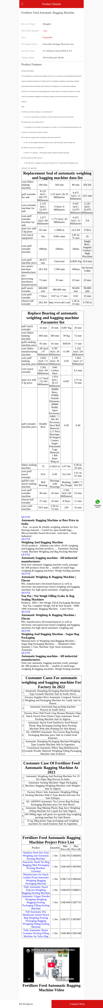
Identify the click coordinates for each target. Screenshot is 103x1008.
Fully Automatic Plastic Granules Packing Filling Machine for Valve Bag (36, 933)
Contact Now (77, 1003)
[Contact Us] (98, 504)
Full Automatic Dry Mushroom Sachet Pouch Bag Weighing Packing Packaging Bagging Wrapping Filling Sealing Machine (36, 919)
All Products (26, 1003)
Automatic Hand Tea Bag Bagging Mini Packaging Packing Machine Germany (35, 867)
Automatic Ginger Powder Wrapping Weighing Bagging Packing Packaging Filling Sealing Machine (36, 902)
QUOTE (25, 517)
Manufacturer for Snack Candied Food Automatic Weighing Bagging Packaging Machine (36, 879)
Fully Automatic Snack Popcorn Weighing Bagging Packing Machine (36, 889)
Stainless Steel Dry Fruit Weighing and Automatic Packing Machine (36, 855)
